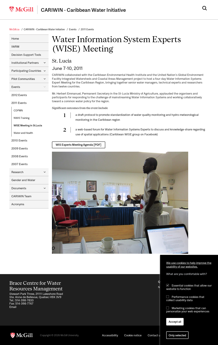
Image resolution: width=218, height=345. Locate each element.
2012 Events (19, 95)
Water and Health (23, 132)
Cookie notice (133, 335)
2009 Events (19, 148)
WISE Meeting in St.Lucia (28, 125)
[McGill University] (21, 9)
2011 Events (87, 29)
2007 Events (19, 164)
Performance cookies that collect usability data (185, 298)
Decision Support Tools (26, 54)
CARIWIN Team (21, 196)
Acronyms (17, 204)
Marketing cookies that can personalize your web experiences (187, 309)
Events (72, 29)
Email (12, 307)
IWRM (15, 46)
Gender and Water (23, 180)
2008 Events (19, 156)
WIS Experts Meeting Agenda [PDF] (79, 144)
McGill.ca (14, 29)
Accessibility (110, 335)
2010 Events (19, 140)
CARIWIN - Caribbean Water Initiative (44, 29)
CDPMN (18, 110)
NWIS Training (21, 117)
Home (15, 38)
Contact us (155, 335)
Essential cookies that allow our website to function (189, 287)
